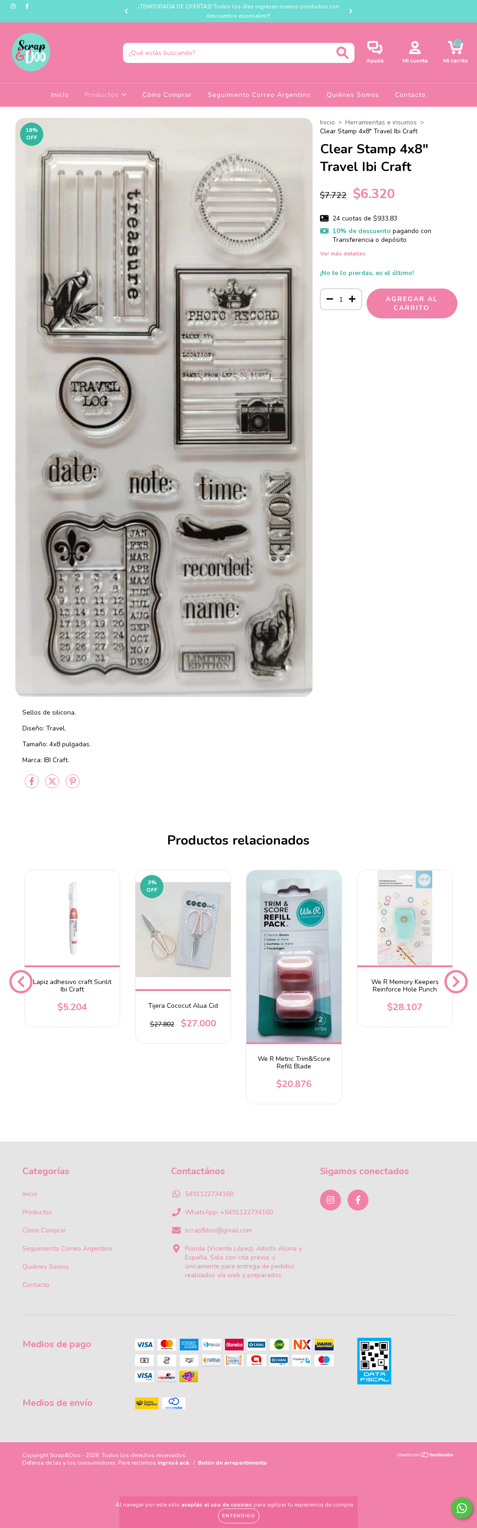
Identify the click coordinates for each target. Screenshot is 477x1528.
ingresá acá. (173, 1462)
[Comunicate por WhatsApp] (461, 1508)
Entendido (238, 1516)
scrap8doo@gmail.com (218, 1230)
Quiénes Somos (353, 94)
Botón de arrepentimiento (232, 1462)
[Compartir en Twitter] (53, 785)
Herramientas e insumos (381, 122)
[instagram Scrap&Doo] (14, 6)
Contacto (410, 94)
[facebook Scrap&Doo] (27, 6)
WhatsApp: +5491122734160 (229, 1212)
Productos (103, 94)
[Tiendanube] (425, 1456)
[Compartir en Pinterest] (73, 785)
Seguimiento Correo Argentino (259, 94)
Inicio (60, 94)
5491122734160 (209, 1194)
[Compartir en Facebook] (33, 785)
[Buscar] (343, 53)
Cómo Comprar (167, 94)
